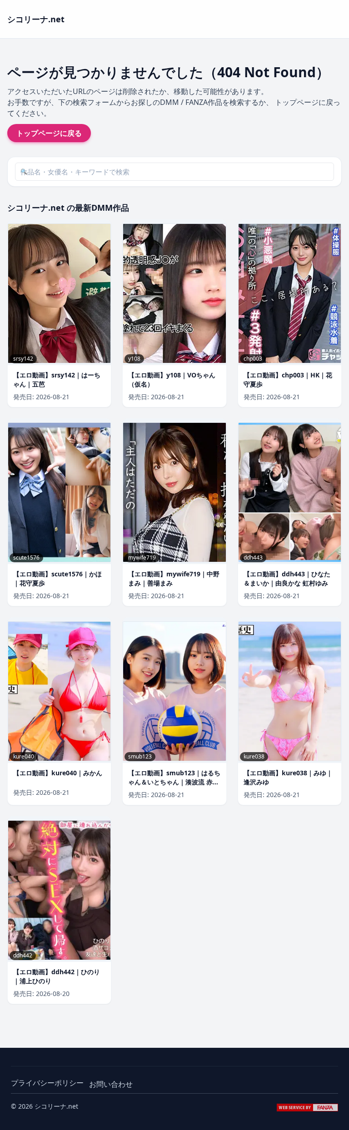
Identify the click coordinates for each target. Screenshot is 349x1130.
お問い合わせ (111, 1084)
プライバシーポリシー (47, 1083)
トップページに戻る (49, 133)
